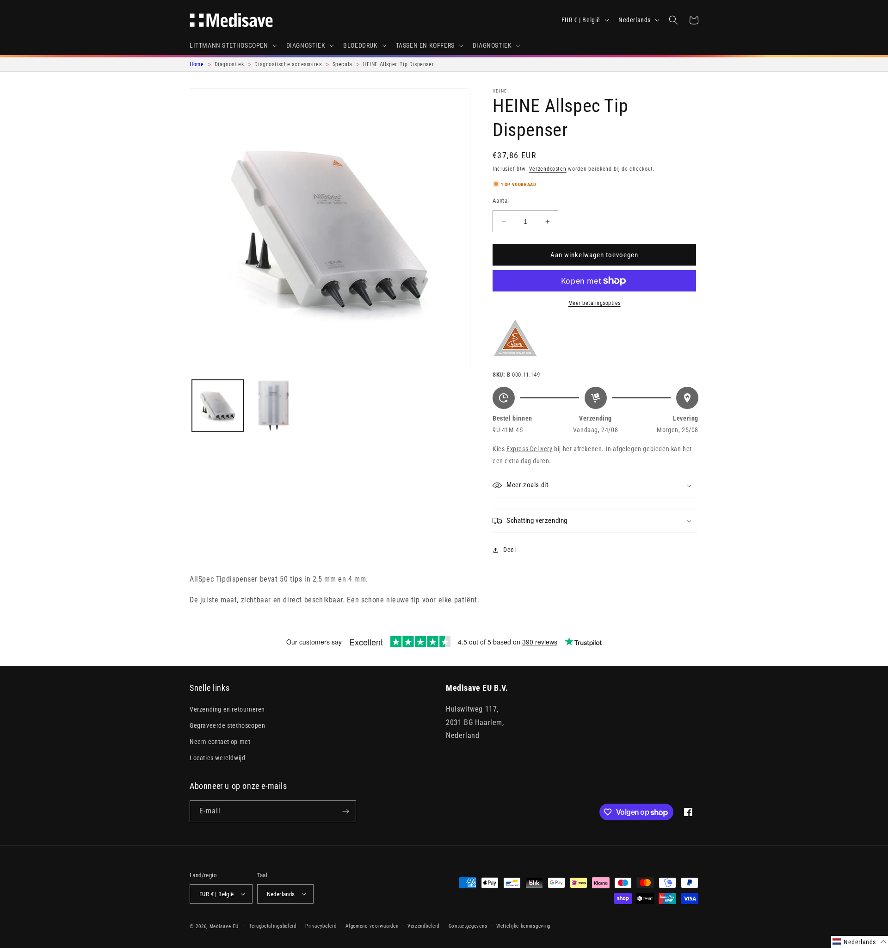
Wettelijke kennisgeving (523, 926)
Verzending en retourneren (227, 709)
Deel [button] (509, 549)
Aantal (501, 200)
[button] (232, 45)
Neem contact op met (220, 741)
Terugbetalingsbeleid (272, 926)
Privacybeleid (320, 926)
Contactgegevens (468, 926)
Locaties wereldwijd (217, 758)
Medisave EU (224, 926)
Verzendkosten (548, 169)
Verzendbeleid (423, 926)
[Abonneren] (345, 811)
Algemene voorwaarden (371, 926)
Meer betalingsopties (594, 303)
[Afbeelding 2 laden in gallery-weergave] (273, 405)
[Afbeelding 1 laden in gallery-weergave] (217, 405)
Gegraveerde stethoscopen (227, 725)
